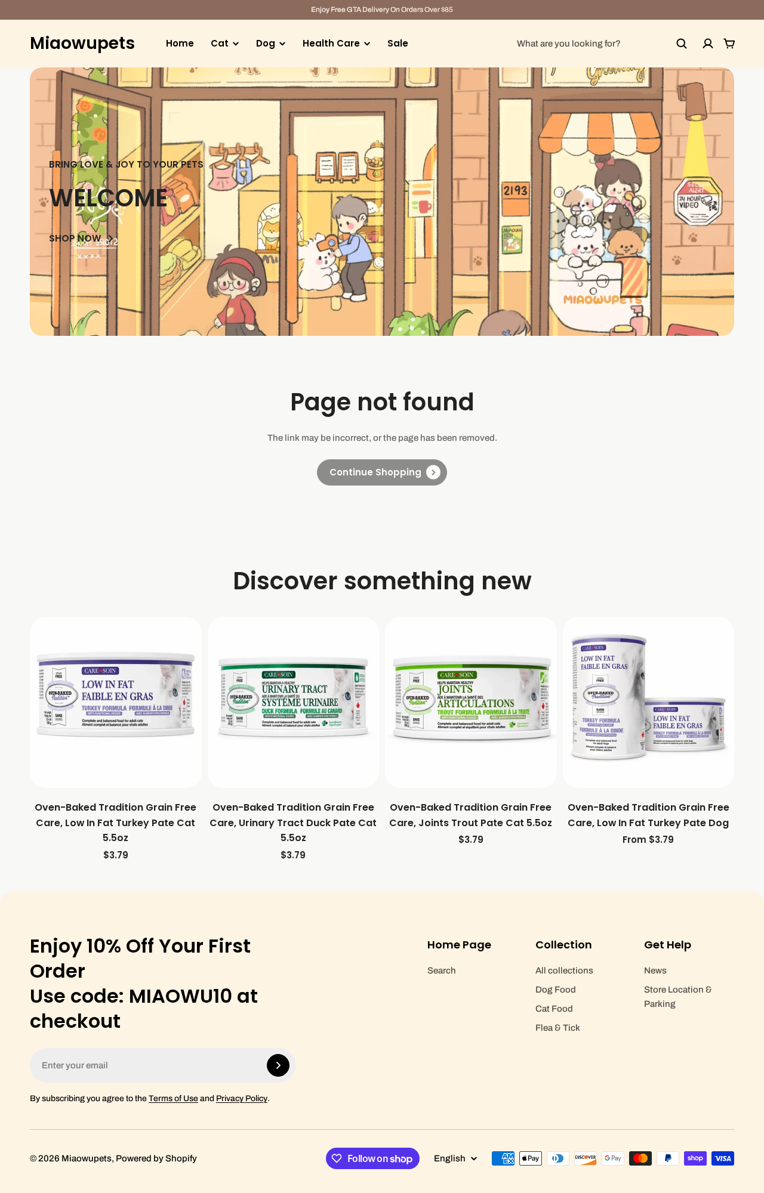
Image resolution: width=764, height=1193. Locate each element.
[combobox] (602, 43)
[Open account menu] (708, 43)
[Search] (681, 43)
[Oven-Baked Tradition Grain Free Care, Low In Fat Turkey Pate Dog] (649, 703)
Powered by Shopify (156, 1158)
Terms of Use (173, 1098)
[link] (382, 472)
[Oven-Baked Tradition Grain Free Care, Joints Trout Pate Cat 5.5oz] (471, 703)
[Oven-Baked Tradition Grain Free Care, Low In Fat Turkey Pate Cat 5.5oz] (116, 703)
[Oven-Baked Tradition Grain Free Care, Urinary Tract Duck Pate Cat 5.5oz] (294, 703)
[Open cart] (729, 43)
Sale (397, 43)
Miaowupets (82, 43)
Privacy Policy (241, 1098)
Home (180, 43)
